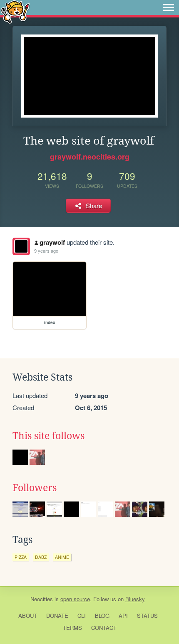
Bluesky (135, 599)
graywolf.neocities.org (89, 156)
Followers (34, 487)
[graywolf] (21, 246)
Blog (102, 615)
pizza (21, 557)
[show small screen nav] (168, 7)
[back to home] (15, 11)
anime (62, 557)
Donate (57, 615)
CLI (81, 615)
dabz (41, 557)
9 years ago (46, 250)
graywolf (52, 242)
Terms (72, 628)
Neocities (41, 599)
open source (75, 599)
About (27, 615)
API (123, 615)
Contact (104, 628)
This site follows (48, 435)
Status (147, 615)
